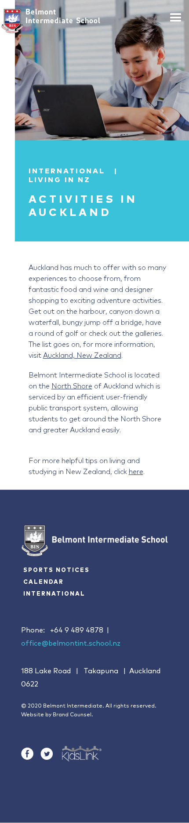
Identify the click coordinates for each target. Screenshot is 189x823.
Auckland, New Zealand (82, 354)
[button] (176, 14)
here (136, 470)
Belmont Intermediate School (63, 16)
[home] (12, 21)
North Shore (71, 385)
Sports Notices (56, 570)
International (54, 594)
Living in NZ (60, 179)
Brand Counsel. (73, 715)
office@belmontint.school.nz (70, 643)
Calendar (43, 582)
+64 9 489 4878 (76, 630)
